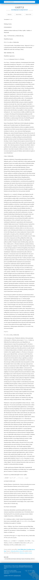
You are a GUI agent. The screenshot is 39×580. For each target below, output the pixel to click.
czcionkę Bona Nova (17, 575)
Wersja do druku (28, 14)
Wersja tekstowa (18, 14)
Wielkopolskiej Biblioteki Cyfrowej (24, 565)
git (26, 570)
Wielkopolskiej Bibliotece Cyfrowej (17, 551)
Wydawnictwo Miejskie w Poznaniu (26, 552)
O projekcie (6, 575)
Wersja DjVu (9, 14)
